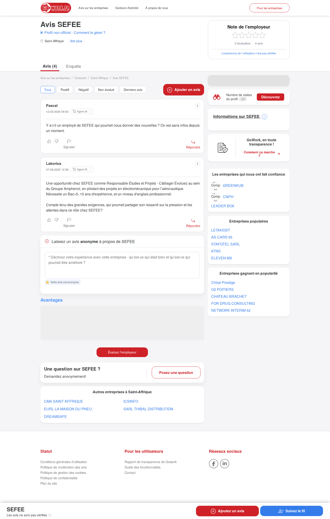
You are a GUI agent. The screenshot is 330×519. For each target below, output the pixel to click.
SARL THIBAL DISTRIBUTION (148, 409)
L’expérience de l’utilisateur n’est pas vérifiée (249, 53)
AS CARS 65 (221, 237)
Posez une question (176, 372)
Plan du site (48, 483)
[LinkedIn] (224, 463)
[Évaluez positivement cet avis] (49, 144)
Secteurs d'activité (126, 8)
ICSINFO (130, 401)
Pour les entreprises (269, 8)
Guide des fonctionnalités (143, 467)
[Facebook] (213, 463)
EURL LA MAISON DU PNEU (68, 409)
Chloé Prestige (223, 282)
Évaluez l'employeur (122, 352)
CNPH (228, 196)
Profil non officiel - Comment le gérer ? (74, 32)
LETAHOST (220, 230)
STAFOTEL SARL (225, 244)
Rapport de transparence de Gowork (151, 461)
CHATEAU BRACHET (229, 296)
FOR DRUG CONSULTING (233, 303)
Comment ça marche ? (259, 154)
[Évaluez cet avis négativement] (56, 144)
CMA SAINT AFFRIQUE (63, 401)
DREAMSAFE (55, 416)
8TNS (216, 251)
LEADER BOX (222, 206)
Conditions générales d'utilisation (63, 461)
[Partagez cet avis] (197, 105)
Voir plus (76, 41)
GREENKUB (233, 185)
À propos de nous (156, 8)
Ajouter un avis (187, 89)
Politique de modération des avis (63, 467)
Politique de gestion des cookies (63, 472)
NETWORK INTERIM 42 (231, 310)
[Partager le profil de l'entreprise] (283, 80)
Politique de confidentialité (58, 478)
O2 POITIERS (222, 289)
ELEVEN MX (221, 258)
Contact (130, 472)
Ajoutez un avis (231, 510)
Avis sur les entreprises (93, 8)
